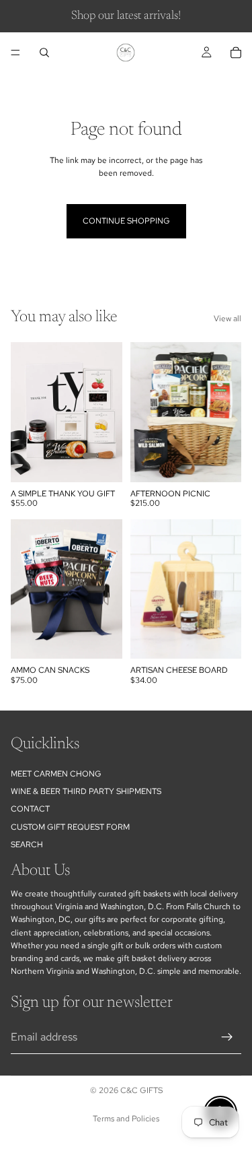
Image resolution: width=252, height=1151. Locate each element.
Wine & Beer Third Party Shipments (86, 791)
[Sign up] (227, 1036)
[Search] (44, 52)
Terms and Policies (126, 1118)
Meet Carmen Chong (56, 773)
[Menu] (15, 52)
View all (227, 318)
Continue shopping (126, 221)
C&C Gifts (141, 1090)
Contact (30, 808)
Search (27, 844)
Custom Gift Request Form (70, 826)
